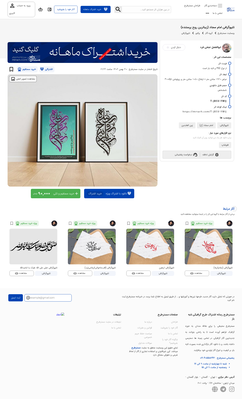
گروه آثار (209, 33)
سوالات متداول (145, 343)
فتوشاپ (225, 145)
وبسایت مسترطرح (226, 33)
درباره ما (148, 322)
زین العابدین (187, 125)
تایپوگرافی (185, 33)
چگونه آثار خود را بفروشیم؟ (170, 341)
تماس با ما (217, 13)
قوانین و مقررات (144, 328)
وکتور (197, 33)
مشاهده (196, 273)
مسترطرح (136, 348)
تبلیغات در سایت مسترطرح (108, 322)
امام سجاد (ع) (206, 125)
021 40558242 (207, 358)
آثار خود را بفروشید (169, 328)
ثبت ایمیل (15, 297)
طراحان (174, 322)
